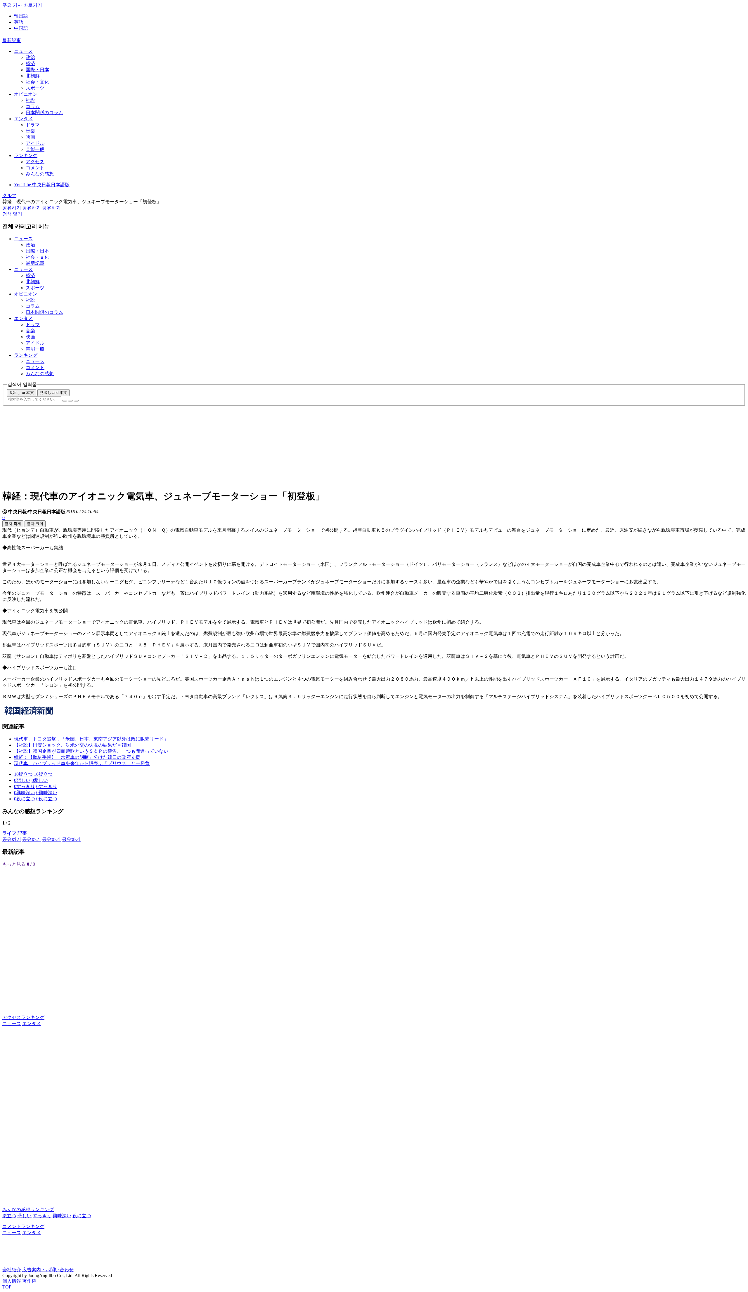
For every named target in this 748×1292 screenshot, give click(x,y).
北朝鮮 (33, 75)
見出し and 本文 (53, 392)
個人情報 (11, 1281)
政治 (30, 57)
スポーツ (35, 88)
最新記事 (11, 40)
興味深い (62, 1215)
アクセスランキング (23, 1017)
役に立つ (81, 1215)
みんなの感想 (40, 173)
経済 (30, 63)
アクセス (35, 161)
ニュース (23, 51)
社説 (30, 100)
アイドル (35, 143)
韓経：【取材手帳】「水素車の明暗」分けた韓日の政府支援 (77, 757)
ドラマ (33, 124)
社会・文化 (37, 81)
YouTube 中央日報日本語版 (42, 184)
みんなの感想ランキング (28, 1209)
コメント (35, 167)
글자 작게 (13, 523)
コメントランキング (23, 1226)
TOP (6, 1286)
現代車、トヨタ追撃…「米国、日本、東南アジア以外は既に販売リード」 (91, 738)
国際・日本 (37, 69)
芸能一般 (35, 149)
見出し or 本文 (21, 392)
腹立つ (9, 1215)
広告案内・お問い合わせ (48, 1269)
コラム (33, 106)
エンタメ (23, 118)
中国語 (21, 28)
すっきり (42, 1215)
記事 (14, 833)
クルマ (9, 195)
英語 (18, 22)
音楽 (30, 130)
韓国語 (21, 15)
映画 (30, 137)
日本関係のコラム (44, 112)
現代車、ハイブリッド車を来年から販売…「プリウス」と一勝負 (82, 763)
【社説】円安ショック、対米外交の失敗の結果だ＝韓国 (72, 744)
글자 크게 (35, 523)
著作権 (29, 1281)
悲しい (25, 1215)
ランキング (25, 155)
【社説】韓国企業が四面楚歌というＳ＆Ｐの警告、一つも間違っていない (91, 751)
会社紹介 (11, 1269)
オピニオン (25, 94)
